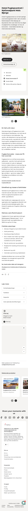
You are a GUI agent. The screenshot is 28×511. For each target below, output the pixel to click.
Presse (5, 470)
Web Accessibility (10, 506)
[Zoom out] (24, 351)
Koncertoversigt (8, 64)
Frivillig (6, 488)
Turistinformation (8, 459)
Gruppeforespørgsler (9, 490)
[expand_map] (23, 327)
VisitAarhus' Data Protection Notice (19, 506)
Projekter (6, 476)
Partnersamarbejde (9, 468)
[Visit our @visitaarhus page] (18, 417)
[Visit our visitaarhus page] (1, 417)
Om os (5, 453)
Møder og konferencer (10, 492)
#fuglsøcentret (6, 267)
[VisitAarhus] (8, 424)
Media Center (7, 472)
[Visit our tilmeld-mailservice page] (14, 417)
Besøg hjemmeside (11, 78)
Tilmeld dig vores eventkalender (12, 457)
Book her (6, 59)
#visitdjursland (14, 267)
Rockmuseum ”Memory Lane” (10, 218)
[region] (14, 339)
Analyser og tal (8, 474)
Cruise (5, 486)
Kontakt (6, 455)
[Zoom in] (24, 347)
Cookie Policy (3, 506)
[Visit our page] (5, 417)
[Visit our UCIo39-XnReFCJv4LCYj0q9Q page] (10, 417)
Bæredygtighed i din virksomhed (13, 478)
